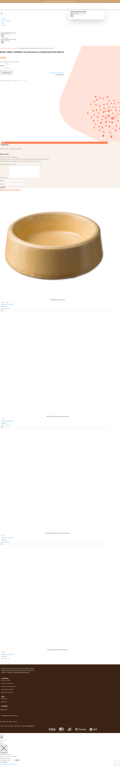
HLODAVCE (8, 48)
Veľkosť (2, 66)
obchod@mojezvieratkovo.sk (9, 715)
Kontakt (3, 25)
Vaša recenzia (4, 177)
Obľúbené (4, 701)
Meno (2, 180)
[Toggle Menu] (0, 12)
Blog (2, 23)
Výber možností (5, 308)
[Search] (72, 16)
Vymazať (6, 68)
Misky (20, 80)
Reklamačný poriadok (7, 689)
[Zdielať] (2, 740)
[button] (57, 73)
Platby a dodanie (5, 21)
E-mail (2, 184)
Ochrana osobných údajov (8, 686)
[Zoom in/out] (5, 740)
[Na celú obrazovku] (4, 740)
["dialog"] (60, 754)
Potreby (15, 48)
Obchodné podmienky (7, 683)
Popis (3, 142)
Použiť (17, 760)
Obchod (2, 48)
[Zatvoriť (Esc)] (0, 740)
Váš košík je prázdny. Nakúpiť (8, 764)
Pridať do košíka (6, 73)
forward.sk (31, 726)
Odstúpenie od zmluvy (7, 692)
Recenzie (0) (4, 144)
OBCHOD (3, 19)
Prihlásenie (4, 698)
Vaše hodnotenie (5, 164)
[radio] (7, 64)
